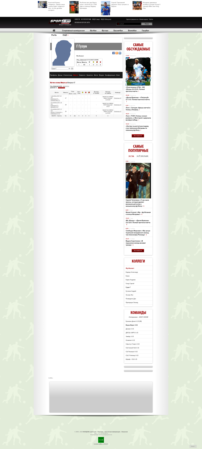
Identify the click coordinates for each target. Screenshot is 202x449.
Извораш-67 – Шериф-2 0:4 (55, 106)
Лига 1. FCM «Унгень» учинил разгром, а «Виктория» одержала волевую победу (138, 118)
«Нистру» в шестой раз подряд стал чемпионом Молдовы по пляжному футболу (137, 128)
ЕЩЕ (65, 35)
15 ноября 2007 (55, 109)
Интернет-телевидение (66, 25)
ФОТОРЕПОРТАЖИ (86, 19)
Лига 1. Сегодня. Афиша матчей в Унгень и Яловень (138, 109)
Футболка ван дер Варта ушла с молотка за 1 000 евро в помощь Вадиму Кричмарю (88, 5)
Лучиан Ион (129, 295)
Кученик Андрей (131, 291)
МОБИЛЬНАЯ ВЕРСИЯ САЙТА (82, 22)
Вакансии (125, 432)
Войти (151, 19)
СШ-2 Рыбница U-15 (132, 355)
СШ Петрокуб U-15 (132, 351)
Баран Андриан (131, 280)
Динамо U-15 (130, 329)
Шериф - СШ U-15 (131, 359)
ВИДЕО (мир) (96, 19)
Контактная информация (112, 432)
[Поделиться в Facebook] (113, 53)
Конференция (110, 75)
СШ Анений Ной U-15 (132, 348)
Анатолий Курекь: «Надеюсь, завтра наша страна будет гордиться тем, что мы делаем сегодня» (56, 6)
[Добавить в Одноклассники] (117, 53)
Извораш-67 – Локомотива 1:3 (55, 99)
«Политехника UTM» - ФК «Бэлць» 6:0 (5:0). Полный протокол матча (135, 89)
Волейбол (132, 30)
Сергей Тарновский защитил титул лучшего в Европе (120, 4)
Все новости (138, 136)
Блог (118, 75)
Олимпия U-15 (130, 340)
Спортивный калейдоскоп (73, 30)
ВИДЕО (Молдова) (106, 19)
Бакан (128, 276)
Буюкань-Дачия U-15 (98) (134, 321)
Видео (101, 75)
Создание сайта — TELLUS (101, 444)
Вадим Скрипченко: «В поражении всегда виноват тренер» (136, 243)
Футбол (93, 30)
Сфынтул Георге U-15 (133, 344)
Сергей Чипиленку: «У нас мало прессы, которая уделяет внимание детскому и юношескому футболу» (137, 203)
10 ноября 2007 (55, 102)
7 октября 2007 (55, 96)
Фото (96, 75)
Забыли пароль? (144, 19)
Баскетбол (118, 30)
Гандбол (145, 30)
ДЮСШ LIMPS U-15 (132, 332)
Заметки (89, 75)
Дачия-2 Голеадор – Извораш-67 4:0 (57, 112)
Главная (53, 30)
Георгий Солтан (108, 98)
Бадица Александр (132, 272)
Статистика (67, 75)
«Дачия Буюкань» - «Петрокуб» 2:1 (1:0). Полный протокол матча (138, 99)
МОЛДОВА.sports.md (89, 432)
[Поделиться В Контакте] (120, 53)
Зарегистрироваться (132, 19)
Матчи (75, 75)
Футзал (105, 30)
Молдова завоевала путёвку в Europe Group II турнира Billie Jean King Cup (151, 5)
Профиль (53, 75)
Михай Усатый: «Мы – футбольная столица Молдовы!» (138, 213)
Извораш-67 (71, 83)
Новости (82, 75)
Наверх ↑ (193, 446)
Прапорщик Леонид (132, 302)
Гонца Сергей (130, 283)
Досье (60, 75)
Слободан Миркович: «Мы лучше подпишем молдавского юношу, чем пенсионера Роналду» (138, 233)
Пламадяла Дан (131, 299)
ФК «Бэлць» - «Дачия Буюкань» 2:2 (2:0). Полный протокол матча (138, 222)
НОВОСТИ (77, 19)
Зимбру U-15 (130, 336)
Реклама (100, 432)
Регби (54, 35)
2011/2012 (66, 86)
